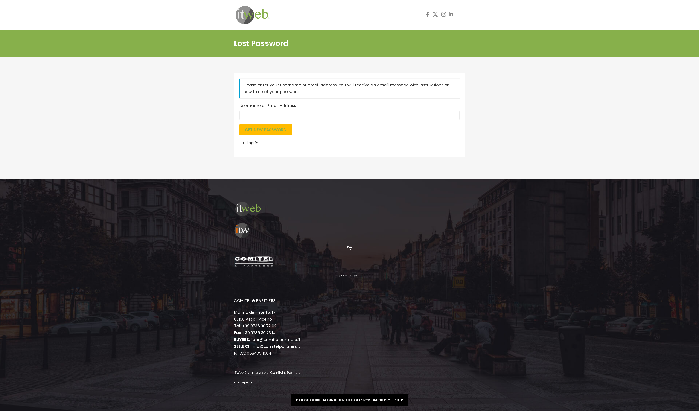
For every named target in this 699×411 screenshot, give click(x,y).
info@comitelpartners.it (276, 346)
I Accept (398, 399)
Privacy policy (243, 382)
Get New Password (265, 130)
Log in (252, 143)
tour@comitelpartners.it (275, 339)
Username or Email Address (267, 105)
